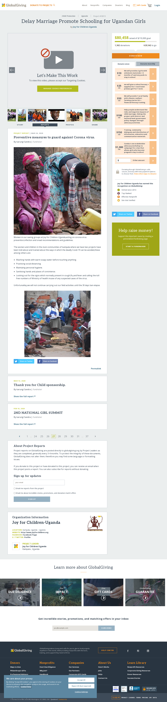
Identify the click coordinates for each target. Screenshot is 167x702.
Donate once (123, 64)
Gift (141, 5)
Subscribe (106, 628)
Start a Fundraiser (136, 246)
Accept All (81, 680)
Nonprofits (94, 5)
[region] (50, 686)
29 (65, 436)
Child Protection (68, 16)
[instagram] (138, 650)
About (84, 5)
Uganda (84, 16)
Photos (70, 125)
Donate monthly (147, 64)
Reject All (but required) (81, 686)
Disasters (119, 5)
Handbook (44, 674)
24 (35, 436)
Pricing (145, 697)
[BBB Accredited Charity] (135, 689)
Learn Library (136, 663)
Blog (128, 5)
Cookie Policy (26, 687)
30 (72, 436)
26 (48, 436)
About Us (104, 663)
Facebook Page (30, 535)
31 (78, 436)
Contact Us (102, 678)
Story (20, 125)
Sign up (32, 499)
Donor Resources (134, 674)
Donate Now (135, 56)
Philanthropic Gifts (18, 671)
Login (157, 5)
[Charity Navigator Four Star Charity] (117, 689)
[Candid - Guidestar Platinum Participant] (125, 689)
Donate (41, 5)
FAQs (100, 674)
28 (59, 436)
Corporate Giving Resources (138, 671)
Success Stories (133, 678)
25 (41, 436)
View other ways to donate (145, 174)
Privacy (124, 697)
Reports (45, 125)
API (150, 697)
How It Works (103, 667)
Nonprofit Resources (135, 667)
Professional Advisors (19, 674)
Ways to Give (15, 667)
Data (155, 697)
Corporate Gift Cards (77, 674)
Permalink (96, 368)
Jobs (100, 671)
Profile (27, 537)
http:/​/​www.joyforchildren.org (34, 532)
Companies (107, 5)
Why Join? (43, 671)
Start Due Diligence (48, 667)
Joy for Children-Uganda (85, 26)
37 (87, 436)
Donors (15, 663)
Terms (138, 697)
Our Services (74, 667)
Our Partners (74, 671)
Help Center (107, 650)
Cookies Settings (81, 692)
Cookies (132, 697)
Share (95, 125)
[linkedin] (148, 650)
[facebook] (127, 650)
